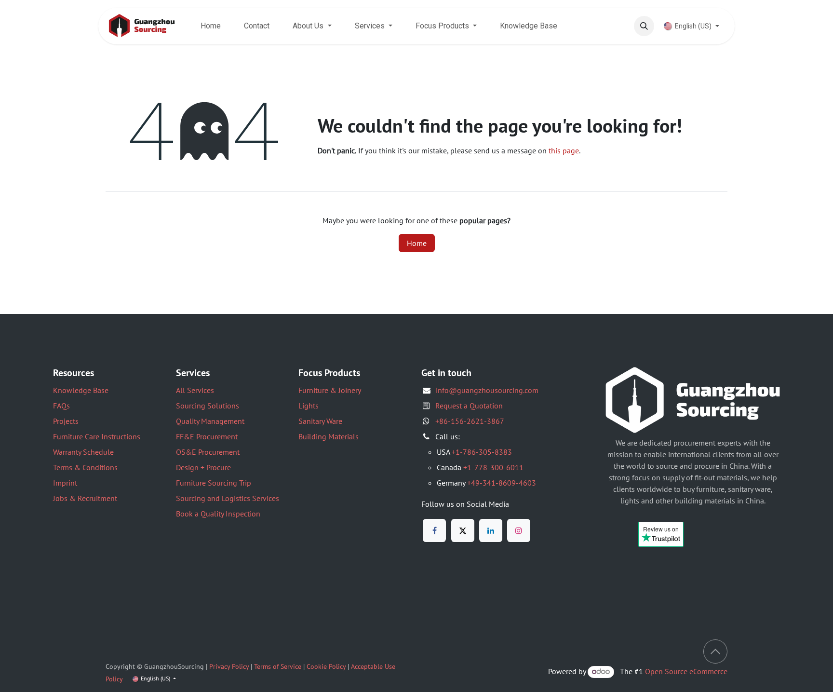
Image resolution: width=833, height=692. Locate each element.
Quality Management (210, 421)
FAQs (61, 405)
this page (564, 150)
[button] (644, 26)
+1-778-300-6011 (493, 467)
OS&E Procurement (208, 452)
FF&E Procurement (207, 436)
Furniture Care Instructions (96, 436)
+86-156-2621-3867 (469, 421)
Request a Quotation (469, 405)
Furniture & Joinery (329, 390)
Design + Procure (203, 467)
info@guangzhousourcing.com (487, 390)
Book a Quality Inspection (218, 513)
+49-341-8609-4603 (501, 483)
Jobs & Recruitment (85, 498)
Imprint (65, 483)
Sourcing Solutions (207, 405)
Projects (66, 421)
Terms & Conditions (85, 467)
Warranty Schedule (83, 452)
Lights (308, 405)
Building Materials (328, 436)
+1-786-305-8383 (482, 452)
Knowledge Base (80, 390)
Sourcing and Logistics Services (227, 498)
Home (417, 243)
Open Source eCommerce (686, 671)
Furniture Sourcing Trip (213, 483)
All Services (195, 390)
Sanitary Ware (320, 421)
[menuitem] (210, 26)
